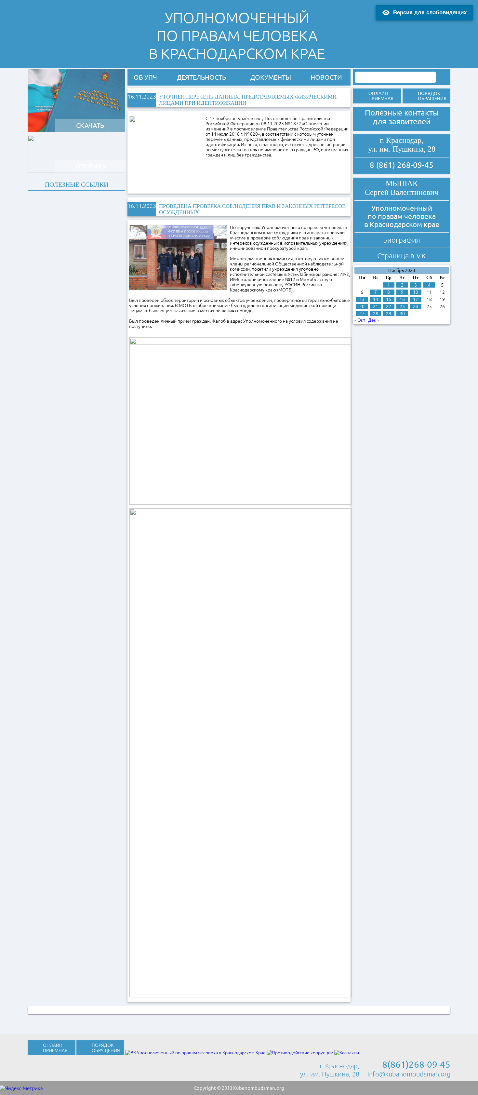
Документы (270, 77)
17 (415, 299)
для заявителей (402, 121)
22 (388, 306)
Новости (326, 77)
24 (415, 306)
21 (375, 306)
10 (415, 292)
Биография (401, 240)
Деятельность (201, 77)
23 (402, 306)
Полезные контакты (402, 112)
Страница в (401, 255)
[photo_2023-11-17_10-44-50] (240, 420)
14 (375, 299)
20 (362, 306)
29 (388, 313)
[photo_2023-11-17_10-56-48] (240, 752)
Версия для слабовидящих (430, 12)
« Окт (359, 320)
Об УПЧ (145, 77)
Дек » (373, 320)
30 (402, 313)
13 (362, 299)
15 (388, 299)
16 (402, 299)
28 (375, 313)
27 (362, 313)
